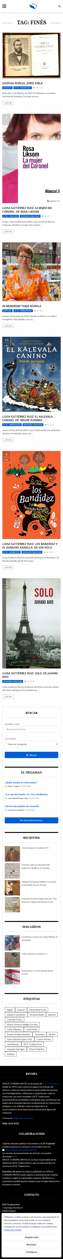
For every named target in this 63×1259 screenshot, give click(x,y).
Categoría (10, 739)
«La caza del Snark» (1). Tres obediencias (26, 794)
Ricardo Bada (37, 1014)
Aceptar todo (31, 1237)
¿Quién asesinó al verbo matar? (21, 782)
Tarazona (39, 1034)
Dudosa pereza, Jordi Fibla (22, 83)
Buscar (33, 755)
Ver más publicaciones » (31, 820)
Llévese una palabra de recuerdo (22, 806)
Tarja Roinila (21, 306)
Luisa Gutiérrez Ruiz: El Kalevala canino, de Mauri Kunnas (27, 418)
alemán (52, 1014)
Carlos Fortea (44, 1039)
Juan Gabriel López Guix (19, 1039)
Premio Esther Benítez (18, 1034)
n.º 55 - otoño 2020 (11, 216)
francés (21, 1009)
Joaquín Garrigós (16, 1049)
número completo (16, 1014)
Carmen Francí (14, 1019)
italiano (11, 1054)
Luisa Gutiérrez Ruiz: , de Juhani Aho (30, 675)
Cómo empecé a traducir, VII (35, 847)
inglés (10, 1009)
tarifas (52, 1034)
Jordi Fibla (31, 1029)
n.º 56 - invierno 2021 (23, 88)
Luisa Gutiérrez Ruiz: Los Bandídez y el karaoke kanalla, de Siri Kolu (29, 545)
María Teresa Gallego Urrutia (22, 1024)
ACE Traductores (33, 1044)
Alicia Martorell (37, 1009)
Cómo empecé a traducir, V (34, 953)
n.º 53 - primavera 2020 (23, 311)
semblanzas (13, 1044)
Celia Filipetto (14, 1029)
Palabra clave (12, 724)
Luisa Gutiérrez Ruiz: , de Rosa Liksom (27, 209)
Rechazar (31, 1244)
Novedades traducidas (30, 216)
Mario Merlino (36, 1049)
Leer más (8, 103)
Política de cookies (13, 1230)
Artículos (7, 88)
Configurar (31, 1252)
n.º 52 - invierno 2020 (11, 552)
